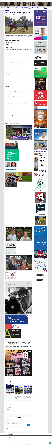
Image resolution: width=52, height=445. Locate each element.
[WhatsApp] (46, 0)
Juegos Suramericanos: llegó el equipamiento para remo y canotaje (18, 394)
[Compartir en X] (8, 381)
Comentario (8, 409)
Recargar (28, 421)
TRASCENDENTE (3, 7)
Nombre (8, 406)
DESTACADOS (24, 7)
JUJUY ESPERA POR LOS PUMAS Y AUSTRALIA (9, 394)
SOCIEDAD (20, 7)
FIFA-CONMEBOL (29, 8)
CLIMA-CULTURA (37, 8)
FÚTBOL (16, 7)
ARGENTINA (9, 7)
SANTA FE (13, 8)
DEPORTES (34, 7)
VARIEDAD (42, 7)
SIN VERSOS (45, 8)
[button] (45, 0)
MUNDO (49, 7)
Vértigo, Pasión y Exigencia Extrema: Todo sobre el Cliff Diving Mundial (28, 394)
